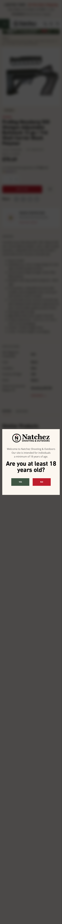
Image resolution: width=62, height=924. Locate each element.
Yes (20, 482)
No (41, 482)
